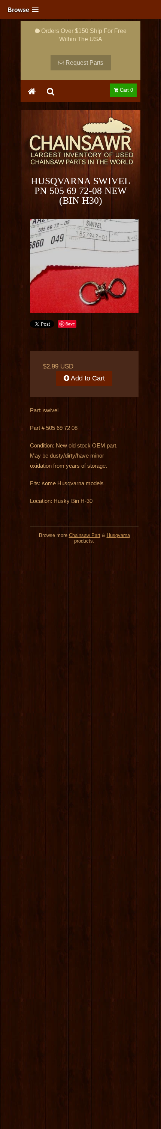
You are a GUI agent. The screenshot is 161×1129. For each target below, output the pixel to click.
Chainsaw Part (84, 535)
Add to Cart (87, 378)
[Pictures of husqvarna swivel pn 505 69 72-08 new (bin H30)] (84, 265)
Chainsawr (80, 147)
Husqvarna (118, 535)
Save (70, 324)
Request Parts (83, 63)
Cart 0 (125, 90)
